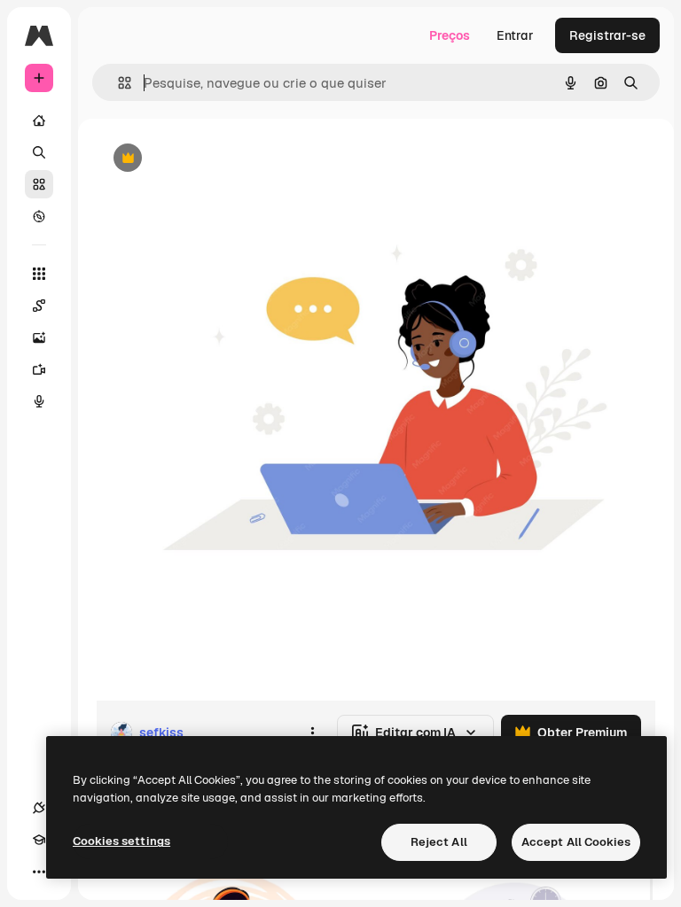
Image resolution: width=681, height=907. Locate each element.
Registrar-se (607, 35)
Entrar (515, 35)
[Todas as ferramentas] (39, 274)
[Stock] (39, 184)
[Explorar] (39, 216)
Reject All (439, 841)
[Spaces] (39, 305)
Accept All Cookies (575, 841)
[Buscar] (39, 152)
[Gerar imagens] (39, 337)
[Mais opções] (312, 732)
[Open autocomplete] (117, 82)
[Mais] (39, 871)
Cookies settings (121, 841)
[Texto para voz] (39, 401)
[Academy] (39, 840)
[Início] (39, 120)
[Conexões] (39, 808)
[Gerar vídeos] (39, 369)
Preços (449, 35)
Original (209, 159)
